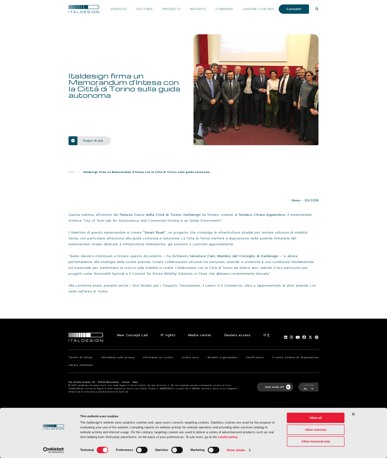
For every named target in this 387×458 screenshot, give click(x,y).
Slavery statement (81, 365)
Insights (198, 9)
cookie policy (228, 437)
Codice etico (190, 357)
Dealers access (237, 335)
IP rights (168, 335)
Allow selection (316, 429)
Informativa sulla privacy (117, 357)
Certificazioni (255, 357)
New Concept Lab (132, 335)
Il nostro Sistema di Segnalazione (295, 357)
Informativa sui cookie (158, 357)
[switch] (142, 450)
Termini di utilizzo (81, 357)
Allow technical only (316, 441)
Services (118, 9)
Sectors (144, 9)
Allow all (316, 417)
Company (224, 9)
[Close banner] (353, 414)
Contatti (293, 9)
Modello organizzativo (223, 357)
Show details (236, 450)
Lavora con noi (258, 9)
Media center (199, 335)
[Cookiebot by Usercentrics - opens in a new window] (53, 450)
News (72, 172)
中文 (266, 335)
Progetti (171, 9)
